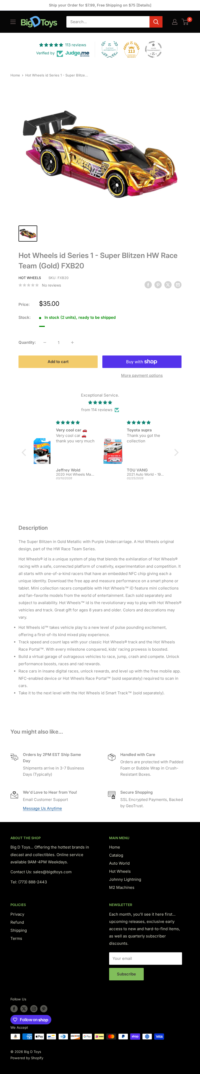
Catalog (116, 855)
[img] (100, 402)
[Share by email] (178, 284)
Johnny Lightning (125, 879)
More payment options (142, 375)
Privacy (17, 914)
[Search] (155, 22)
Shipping (18, 930)
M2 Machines (121, 887)
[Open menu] (13, 22)
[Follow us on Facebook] (14, 1008)
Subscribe (126, 974)
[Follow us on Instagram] (34, 1008)
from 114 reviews (97, 409)
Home (15, 75)
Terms (16, 938)
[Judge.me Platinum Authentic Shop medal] (109, 49)
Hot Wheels (29, 278)
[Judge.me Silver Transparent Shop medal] (153, 49)
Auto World (119, 863)
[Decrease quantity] (44, 342)
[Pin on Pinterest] (158, 284)
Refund (17, 922)
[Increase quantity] (72, 342)
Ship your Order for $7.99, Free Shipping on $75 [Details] (100, 5)
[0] (185, 22)
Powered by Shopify (26, 1058)
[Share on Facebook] (148, 284)
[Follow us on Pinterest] (43, 1008)
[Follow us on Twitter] (24, 1008)
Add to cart (58, 361)
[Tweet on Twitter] (168, 284)
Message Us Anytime (42, 808)
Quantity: (27, 342)
